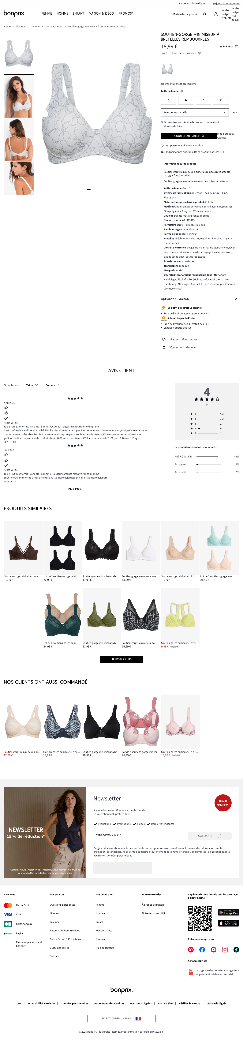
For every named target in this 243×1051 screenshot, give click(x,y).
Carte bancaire (24, 924)
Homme (100, 913)
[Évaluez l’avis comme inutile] (6, 413)
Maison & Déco (104, 931)
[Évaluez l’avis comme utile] (6, 408)
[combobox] (185, 14)
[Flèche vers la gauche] (44, 113)
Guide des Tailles (59, 948)
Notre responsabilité (153, 913)
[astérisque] (69, 399)
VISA (18, 914)
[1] (89, 189)
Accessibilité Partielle (41, 1003)
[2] (93, 189)
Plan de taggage (105, 948)
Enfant (99, 922)
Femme (100, 905)
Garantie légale (216, 1003)
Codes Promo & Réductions (65, 939)
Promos (100, 939)
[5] (105, 189)
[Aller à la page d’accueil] (23, 13)
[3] (97, 189)
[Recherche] (204, 14)
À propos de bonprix (153, 905)
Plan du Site (165, 1003)
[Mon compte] (216, 14)
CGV (19, 1003)
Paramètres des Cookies (109, 1003)
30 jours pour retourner (226, 4)
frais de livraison (187, 53)
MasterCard (22, 905)
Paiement (55, 922)
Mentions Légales (141, 1003)
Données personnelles (119, 856)
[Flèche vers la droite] (149, 113)
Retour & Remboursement (65, 931)
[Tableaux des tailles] (235, 112)
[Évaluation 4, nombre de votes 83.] (226, 47)
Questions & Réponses (62, 905)
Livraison (55, 913)
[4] (101, 189)
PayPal (20, 933)
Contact (54, 956)
